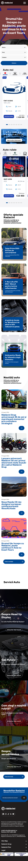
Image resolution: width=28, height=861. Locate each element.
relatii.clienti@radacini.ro (9, 830)
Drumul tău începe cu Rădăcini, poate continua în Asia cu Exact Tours (14, 26)
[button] (7, 124)
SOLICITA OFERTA (9, 116)
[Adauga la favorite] (14, 77)
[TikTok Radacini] (8, 814)
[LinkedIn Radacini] (10, 814)
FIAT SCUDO (8, 101)
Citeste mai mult (14, 630)
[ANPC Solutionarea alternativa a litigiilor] (7, 854)
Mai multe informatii (14, 140)
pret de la (21, 115)
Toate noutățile (9, 561)
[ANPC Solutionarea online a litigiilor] (21, 854)
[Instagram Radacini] (6, 814)
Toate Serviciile (9, 776)
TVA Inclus (21, 193)
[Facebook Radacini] (3, 814)
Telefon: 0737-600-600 (8, 832)
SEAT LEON (8, 179)
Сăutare (14, 63)
